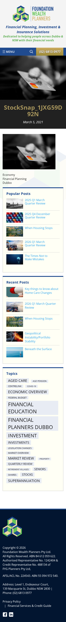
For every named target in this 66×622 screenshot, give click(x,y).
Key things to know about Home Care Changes (41, 291)
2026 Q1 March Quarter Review (35, 243)
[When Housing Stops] (14, 322)
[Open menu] (9, 51)
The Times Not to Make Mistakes (36, 257)
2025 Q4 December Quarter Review (37, 215)
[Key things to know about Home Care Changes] (14, 292)
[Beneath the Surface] (14, 352)
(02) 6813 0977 (22, 593)
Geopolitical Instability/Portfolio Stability (37, 337)
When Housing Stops (39, 228)
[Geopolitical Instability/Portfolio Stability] (14, 337)
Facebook (5, 614)
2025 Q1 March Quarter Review (35, 201)
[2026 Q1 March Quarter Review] (14, 307)
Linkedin (11, 614)
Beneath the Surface (38, 349)
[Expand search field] (31, 51)
